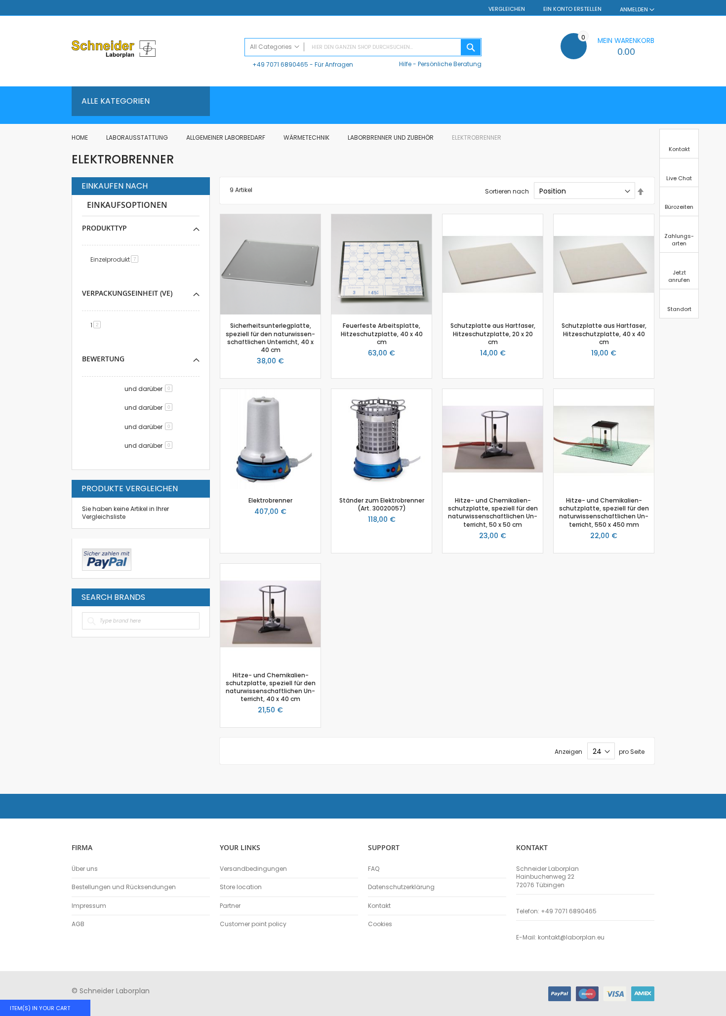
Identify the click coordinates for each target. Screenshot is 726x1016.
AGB (78, 924)
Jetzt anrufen (679, 276)
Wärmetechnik (307, 137)
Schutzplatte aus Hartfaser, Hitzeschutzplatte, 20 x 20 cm (492, 333)
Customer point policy (253, 924)
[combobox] (363, 47)
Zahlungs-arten (679, 239)
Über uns (85, 869)
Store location (241, 887)
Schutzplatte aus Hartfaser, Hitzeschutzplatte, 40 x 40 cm (604, 333)
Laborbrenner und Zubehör (391, 137)
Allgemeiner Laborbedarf (226, 137)
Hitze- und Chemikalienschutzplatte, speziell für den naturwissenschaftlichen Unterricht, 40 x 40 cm (271, 687)
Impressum (89, 906)
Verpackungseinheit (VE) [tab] (127, 293)
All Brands (197, 597)
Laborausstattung (137, 137)
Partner (230, 906)
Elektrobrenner (270, 500)
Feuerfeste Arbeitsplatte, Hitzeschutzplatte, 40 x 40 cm (382, 333)
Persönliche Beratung (450, 64)
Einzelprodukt (116, 259)
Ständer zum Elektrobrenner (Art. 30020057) (381, 504)
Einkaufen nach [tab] (114, 186)
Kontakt (379, 906)
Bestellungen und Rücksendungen (124, 887)
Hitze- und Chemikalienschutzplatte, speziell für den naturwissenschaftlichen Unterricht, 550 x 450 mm (604, 512)
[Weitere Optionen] (106, 558)
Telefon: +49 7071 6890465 (556, 911)
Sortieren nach (507, 191)
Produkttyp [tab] (104, 228)
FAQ (373, 869)
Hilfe (405, 64)
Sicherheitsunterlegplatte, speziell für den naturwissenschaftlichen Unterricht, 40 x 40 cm (270, 337)
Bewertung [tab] (103, 358)
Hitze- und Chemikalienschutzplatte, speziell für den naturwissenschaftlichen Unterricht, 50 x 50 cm (493, 512)
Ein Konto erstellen (572, 9)
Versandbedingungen (253, 869)
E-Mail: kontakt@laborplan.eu (560, 937)
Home (80, 137)
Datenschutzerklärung (401, 887)
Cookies (380, 924)
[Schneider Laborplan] (153, 50)
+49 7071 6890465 (280, 64)
